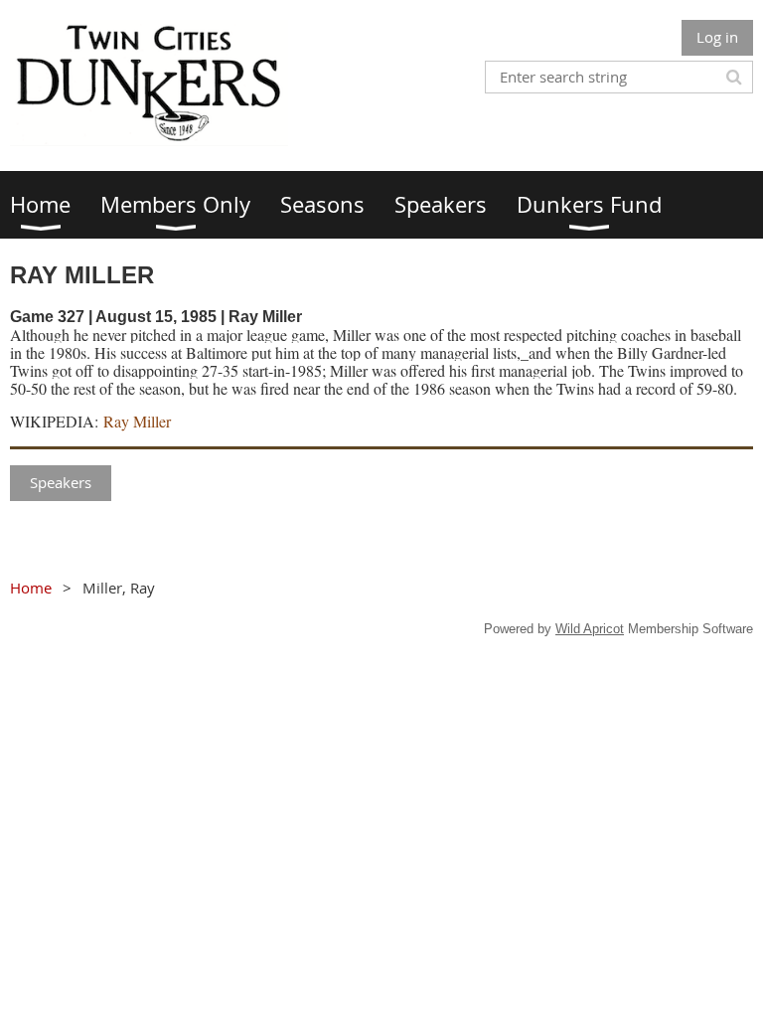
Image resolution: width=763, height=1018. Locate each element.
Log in (717, 37)
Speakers (60, 482)
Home (31, 587)
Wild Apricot (589, 628)
